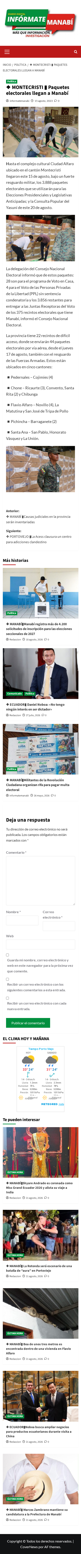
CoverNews (29, 1547)
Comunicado (14, 694)
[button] (7, 51)
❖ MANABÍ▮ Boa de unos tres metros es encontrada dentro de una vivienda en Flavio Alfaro (38, 1349)
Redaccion (15, 639)
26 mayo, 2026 (41, 796)
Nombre (13, 912)
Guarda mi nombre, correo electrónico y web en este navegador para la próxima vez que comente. (40, 965)
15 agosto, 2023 (44, 100)
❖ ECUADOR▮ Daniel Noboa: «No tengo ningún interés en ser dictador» (35, 707)
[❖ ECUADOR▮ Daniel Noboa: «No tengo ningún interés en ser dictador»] (40, 673)
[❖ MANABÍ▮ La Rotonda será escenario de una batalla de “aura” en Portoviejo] (40, 1235)
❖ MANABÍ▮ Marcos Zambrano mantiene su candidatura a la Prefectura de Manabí (37, 1512)
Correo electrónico (52, 914)
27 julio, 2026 (33, 715)
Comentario (16, 852)
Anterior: (38, 517)
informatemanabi (19, 100)
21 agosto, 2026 (34, 1198)
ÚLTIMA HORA (15, 1172)
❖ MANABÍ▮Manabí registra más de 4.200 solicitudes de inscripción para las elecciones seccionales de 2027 (39, 629)
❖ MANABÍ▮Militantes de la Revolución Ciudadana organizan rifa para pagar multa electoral (37, 785)
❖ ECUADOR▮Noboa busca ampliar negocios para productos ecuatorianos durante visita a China (38, 1432)
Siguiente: (38, 536)
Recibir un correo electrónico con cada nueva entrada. (36, 1006)
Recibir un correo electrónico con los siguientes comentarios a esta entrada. (36, 987)
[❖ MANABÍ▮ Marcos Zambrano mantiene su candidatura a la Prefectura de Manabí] (40, 1479)
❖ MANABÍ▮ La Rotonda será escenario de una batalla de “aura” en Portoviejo (39, 1268)
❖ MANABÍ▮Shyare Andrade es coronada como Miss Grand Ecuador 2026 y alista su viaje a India (39, 1188)
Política (11, 81)
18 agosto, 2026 (34, 639)
